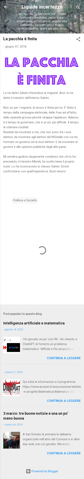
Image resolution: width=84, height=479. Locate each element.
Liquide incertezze (42, 7)
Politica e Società (24, 200)
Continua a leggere (64, 358)
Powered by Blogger (44, 471)
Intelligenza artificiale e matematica (34, 323)
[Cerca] (78, 8)
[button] (78, 40)
